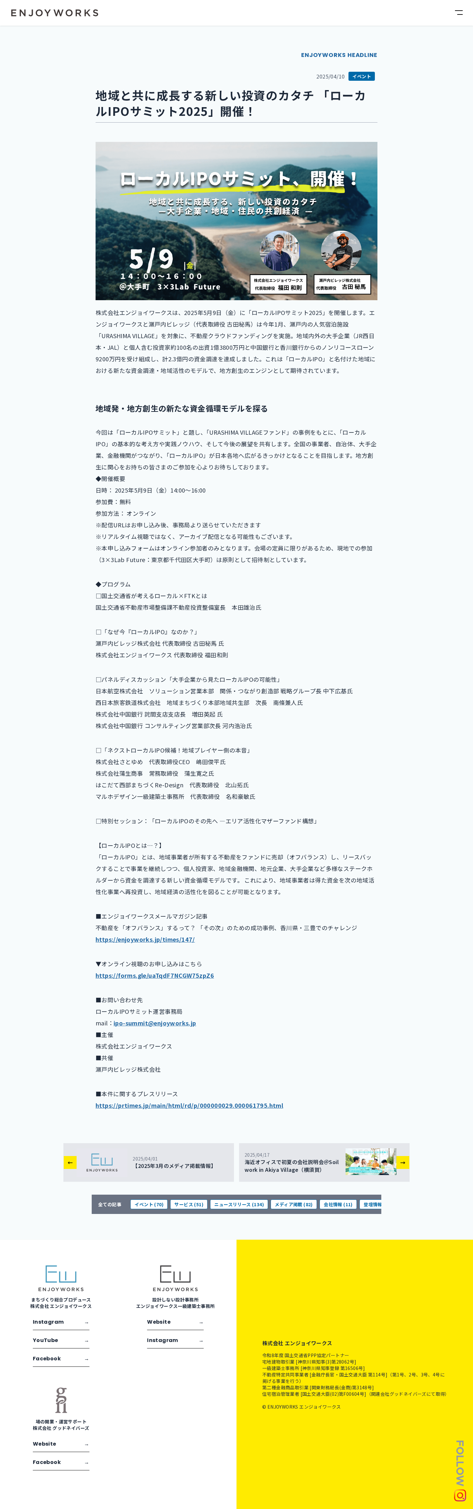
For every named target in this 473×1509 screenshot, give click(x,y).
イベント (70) (148, 1204)
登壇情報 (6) (377, 1204)
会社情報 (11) (338, 1204)
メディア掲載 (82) (293, 1204)
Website (175, 1322)
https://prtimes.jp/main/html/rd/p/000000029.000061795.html (189, 1105)
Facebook (61, 1358)
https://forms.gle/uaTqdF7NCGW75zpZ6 (155, 975)
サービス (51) (188, 1204)
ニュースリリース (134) (239, 1204)
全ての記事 (109, 1204)
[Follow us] (460, 1470)
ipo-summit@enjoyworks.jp (155, 1023)
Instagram (61, 1322)
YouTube (61, 1340)
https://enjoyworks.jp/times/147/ (145, 939)
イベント (361, 76)
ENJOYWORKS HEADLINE (339, 55)
